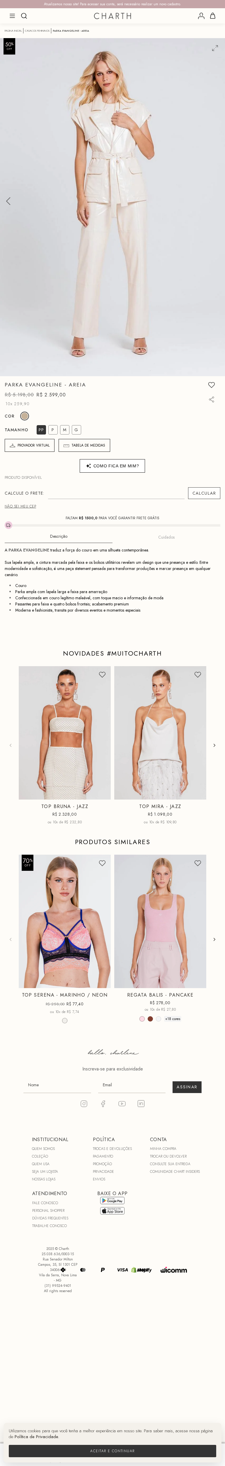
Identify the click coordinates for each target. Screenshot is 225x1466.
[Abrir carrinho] (212, 15)
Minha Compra (163, 1148)
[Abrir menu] (12, 15)
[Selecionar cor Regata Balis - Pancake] (142, 1019)
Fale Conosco (45, 1203)
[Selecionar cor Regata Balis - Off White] (158, 1019)
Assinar (187, 1087)
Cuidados (166, 537)
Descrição (58, 536)
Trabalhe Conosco (49, 1226)
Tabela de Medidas (88, 445)
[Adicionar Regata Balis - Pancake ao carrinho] (198, 982)
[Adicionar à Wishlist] (211, 385)
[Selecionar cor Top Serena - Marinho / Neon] (64, 1020)
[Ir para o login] (201, 15)
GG (174, 983)
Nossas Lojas (43, 1179)
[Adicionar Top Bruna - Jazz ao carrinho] (102, 794)
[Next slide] (214, 745)
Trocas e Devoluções (112, 1148)
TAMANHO (16, 430)
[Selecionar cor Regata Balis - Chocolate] (150, 1019)
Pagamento (103, 1156)
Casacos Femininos (37, 31)
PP (42, 795)
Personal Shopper (48, 1210)
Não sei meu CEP (20, 506)
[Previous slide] (10, 745)
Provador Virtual (34, 445)
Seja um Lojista (45, 1171)
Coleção (40, 1156)
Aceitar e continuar (112, 1451)
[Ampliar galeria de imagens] (215, 48)
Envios (99, 1179)
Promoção (102, 1164)
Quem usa (41, 1164)
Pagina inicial (13, 31)
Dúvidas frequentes (50, 1218)
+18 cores (172, 1019)
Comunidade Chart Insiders (175, 1171)
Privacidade (103, 1171)
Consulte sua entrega (170, 1164)
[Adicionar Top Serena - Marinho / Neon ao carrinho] (102, 982)
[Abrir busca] (24, 15)
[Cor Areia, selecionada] (24, 416)
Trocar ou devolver (168, 1156)
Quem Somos (43, 1148)
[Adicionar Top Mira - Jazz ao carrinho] (198, 794)
